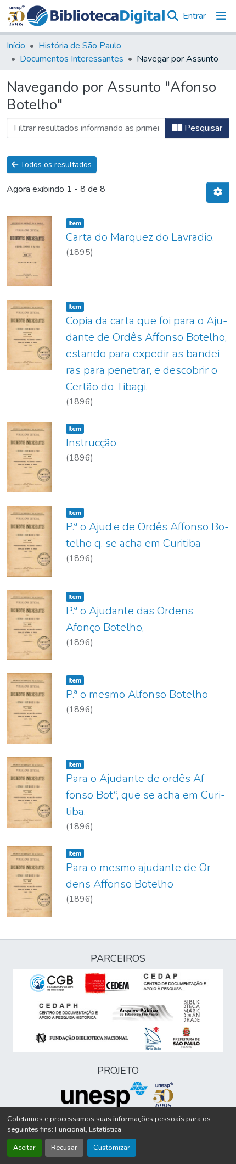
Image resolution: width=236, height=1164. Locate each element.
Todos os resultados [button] (55, 164)
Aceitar (24, 1147)
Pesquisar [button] (202, 128)
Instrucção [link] (91, 442)
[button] (96, 15)
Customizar (111, 1147)
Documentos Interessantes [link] (71, 59)
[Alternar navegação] (221, 15)
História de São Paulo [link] (79, 46)
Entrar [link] (194, 16)
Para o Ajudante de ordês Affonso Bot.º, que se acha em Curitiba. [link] (145, 795)
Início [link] (16, 46)
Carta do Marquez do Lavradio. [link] (140, 237)
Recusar (64, 1147)
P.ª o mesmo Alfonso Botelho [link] (137, 694)
